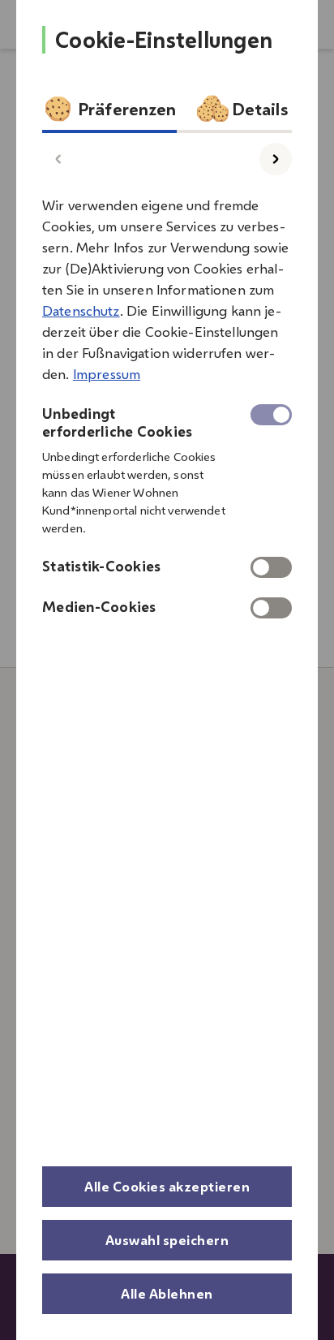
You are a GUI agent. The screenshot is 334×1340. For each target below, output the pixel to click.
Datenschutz (81, 311)
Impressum (106, 374)
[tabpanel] (167, 401)
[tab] (109, 113)
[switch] (271, 567)
